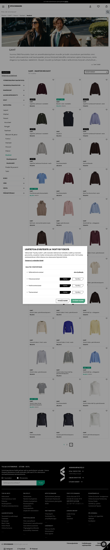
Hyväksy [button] (77, 279)
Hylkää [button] (65, 279)
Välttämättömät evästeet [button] (35, 272)
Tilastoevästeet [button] (32, 292)
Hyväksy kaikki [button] (78, 301)
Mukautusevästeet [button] (33, 279)
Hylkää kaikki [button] (63, 301)
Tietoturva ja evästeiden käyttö (34, 260)
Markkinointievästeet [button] (34, 286)
